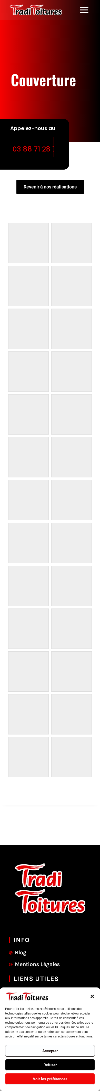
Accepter (50, 1051)
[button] (92, 996)
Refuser (50, 1065)
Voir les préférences (50, 1079)
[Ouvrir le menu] (86, 10)
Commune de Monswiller (50, 791)
